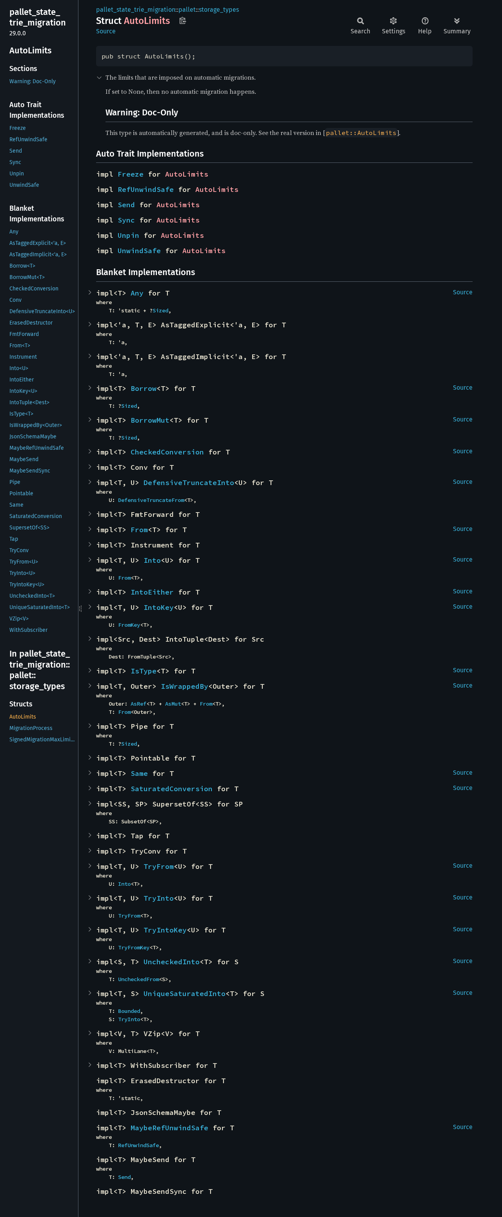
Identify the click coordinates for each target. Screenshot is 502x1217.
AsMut (173, 703)
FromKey (129, 624)
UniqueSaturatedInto (185, 993)
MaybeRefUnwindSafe (169, 1127)
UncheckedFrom (138, 979)
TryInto (159, 898)
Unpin (128, 235)
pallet (187, 9)
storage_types (219, 9)
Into (152, 560)
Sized (160, 310)
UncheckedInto (172, 961)
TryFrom (159, 866)
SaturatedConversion (172, 788)
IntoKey (159, 607)
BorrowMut (150, 420)
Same (139, 773)
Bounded (129, 1010)
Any (137, 292)
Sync (126, 219)
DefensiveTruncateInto (189, 482)
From (139, 529)
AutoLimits (186, 174)
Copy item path (182, 20)
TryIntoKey (165, 929)
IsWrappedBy (184, 686)
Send (126, 204)
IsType (143, 670)
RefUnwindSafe (146, 189)
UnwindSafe (139, 250)
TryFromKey (133, 947)
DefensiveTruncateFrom (151, 500)
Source (106, 31)
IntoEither (152, 592)
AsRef (138, 703)
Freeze (131, 174)
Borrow (143, 388)
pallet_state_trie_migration (135, 9)
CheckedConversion (167, 451)
